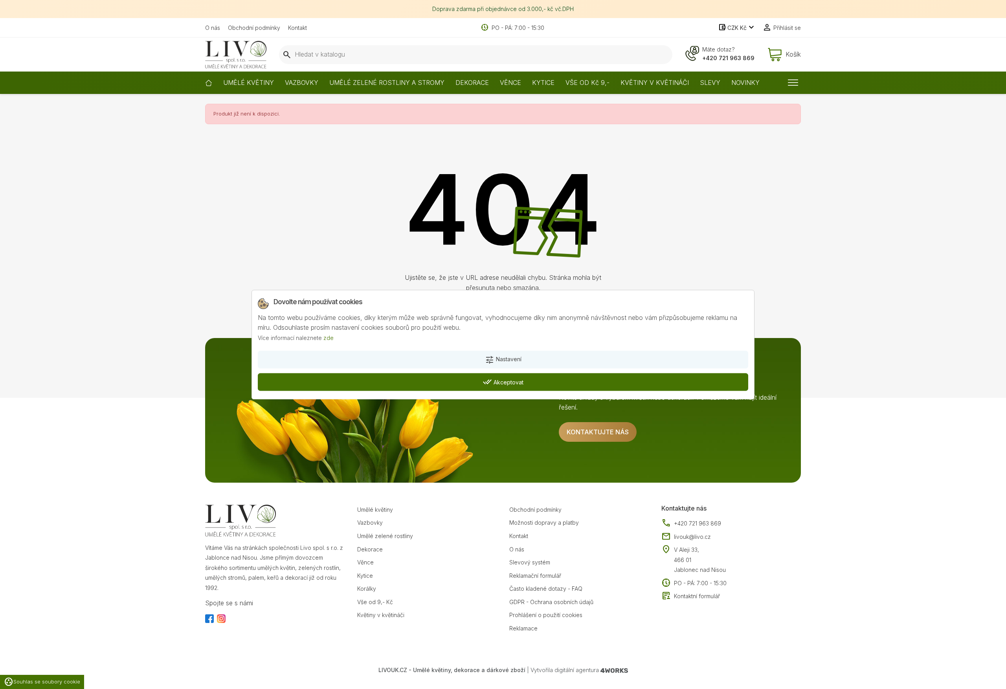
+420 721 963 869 (728, 58)
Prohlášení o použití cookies (545, 615)
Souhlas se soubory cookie (42, 682)
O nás (212, 27)
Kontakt (297, 27)
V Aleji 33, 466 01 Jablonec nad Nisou (700, 559)
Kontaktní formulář (690, 596)
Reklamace (523, 628)
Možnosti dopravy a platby (544, 522)
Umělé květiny (375, 509)
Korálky (366, 588)
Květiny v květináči (380, 615)
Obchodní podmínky (254, 27)
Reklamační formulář (535, 575)
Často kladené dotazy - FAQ (545, 588)
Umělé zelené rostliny (385, 536)
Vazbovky (370, 522)
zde (328, 337)
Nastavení (503, 360)
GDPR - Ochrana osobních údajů (551, 602)
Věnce (365, 562)
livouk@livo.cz (686, 537)
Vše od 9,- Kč (375, 602)
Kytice (365, 575)
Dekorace (370, 549)
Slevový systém (529, 562)
